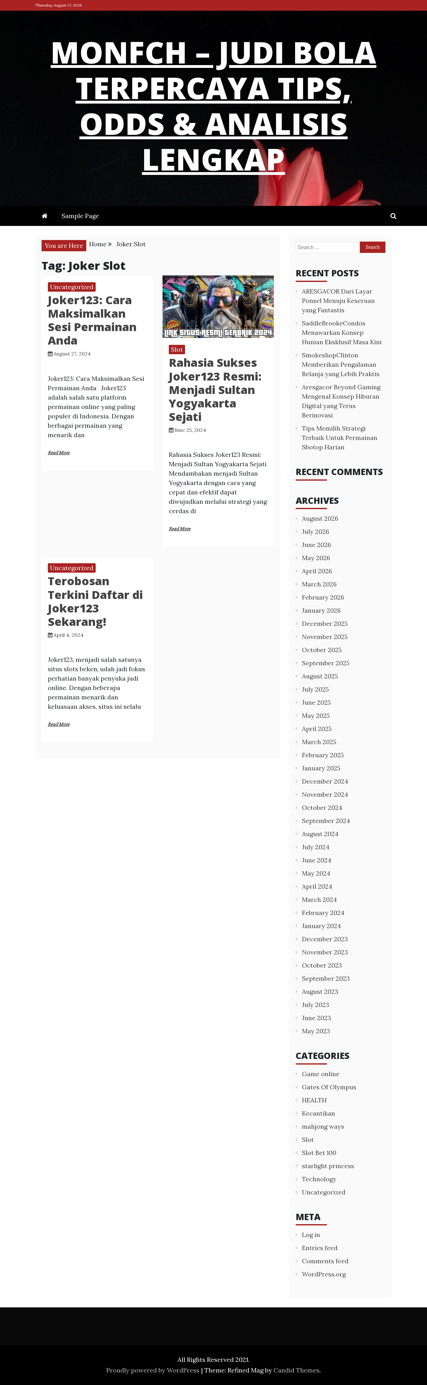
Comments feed (325, 1261)
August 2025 (320, 676)
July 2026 (315, 531)
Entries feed (320, 1248)
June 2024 (316, 860)
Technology (319, 1179)
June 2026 (316, 545)
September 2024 (326, 821)
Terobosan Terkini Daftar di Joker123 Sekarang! (95, 601)
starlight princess (328, 1166)
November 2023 (325, 952)
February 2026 (323, 597)
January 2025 (321, 768)
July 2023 (315, 1005)
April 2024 (317, 886)
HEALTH (314, 1100)
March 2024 (319, 899)
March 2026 (319, 584)
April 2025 (317, 729)
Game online (320, 1074)
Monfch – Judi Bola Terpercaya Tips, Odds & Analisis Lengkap (213, 105)
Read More (58, 453)
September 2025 (325, 663)
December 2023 (325, 939)
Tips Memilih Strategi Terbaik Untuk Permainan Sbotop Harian (339, 437)
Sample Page (80, 216)
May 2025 (316, 715)
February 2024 (323, 913)
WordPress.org (324, 1274)
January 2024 (321, 926)
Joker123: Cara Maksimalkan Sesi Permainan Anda (92, 320)
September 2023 (326, 978)
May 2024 (316, 873)
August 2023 (320, 991)
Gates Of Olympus (329, 1087)
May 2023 (316, 1031)
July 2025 (315, 689)
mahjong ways (323, 1126)
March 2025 (319, 742)
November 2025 (325, 637)
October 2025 (322, 650)
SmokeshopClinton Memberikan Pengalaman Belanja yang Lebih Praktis (340, 364)
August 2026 (320, 518)
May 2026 (316, 558)
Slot (177, 349)
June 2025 (316, 702)
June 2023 (316, 1018)
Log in (311, 1235)
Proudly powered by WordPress (153, 1370)
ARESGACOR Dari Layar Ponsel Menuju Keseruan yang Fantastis (338, 300)
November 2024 (325, 794)
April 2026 (317, 571)
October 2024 (322, 807)
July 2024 (315, 847)
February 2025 (323, 755)
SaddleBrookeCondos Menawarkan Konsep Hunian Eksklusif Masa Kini (342, 332)
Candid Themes (296, 1370)
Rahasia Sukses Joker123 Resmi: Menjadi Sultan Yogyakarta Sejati (215, 389)
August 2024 (320, 834)
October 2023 (322, 965)
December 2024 (325, 781)
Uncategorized (71, 287)
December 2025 (325, 623)
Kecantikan (318, 1113)
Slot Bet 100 (319, 1153)
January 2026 (321, 610)
